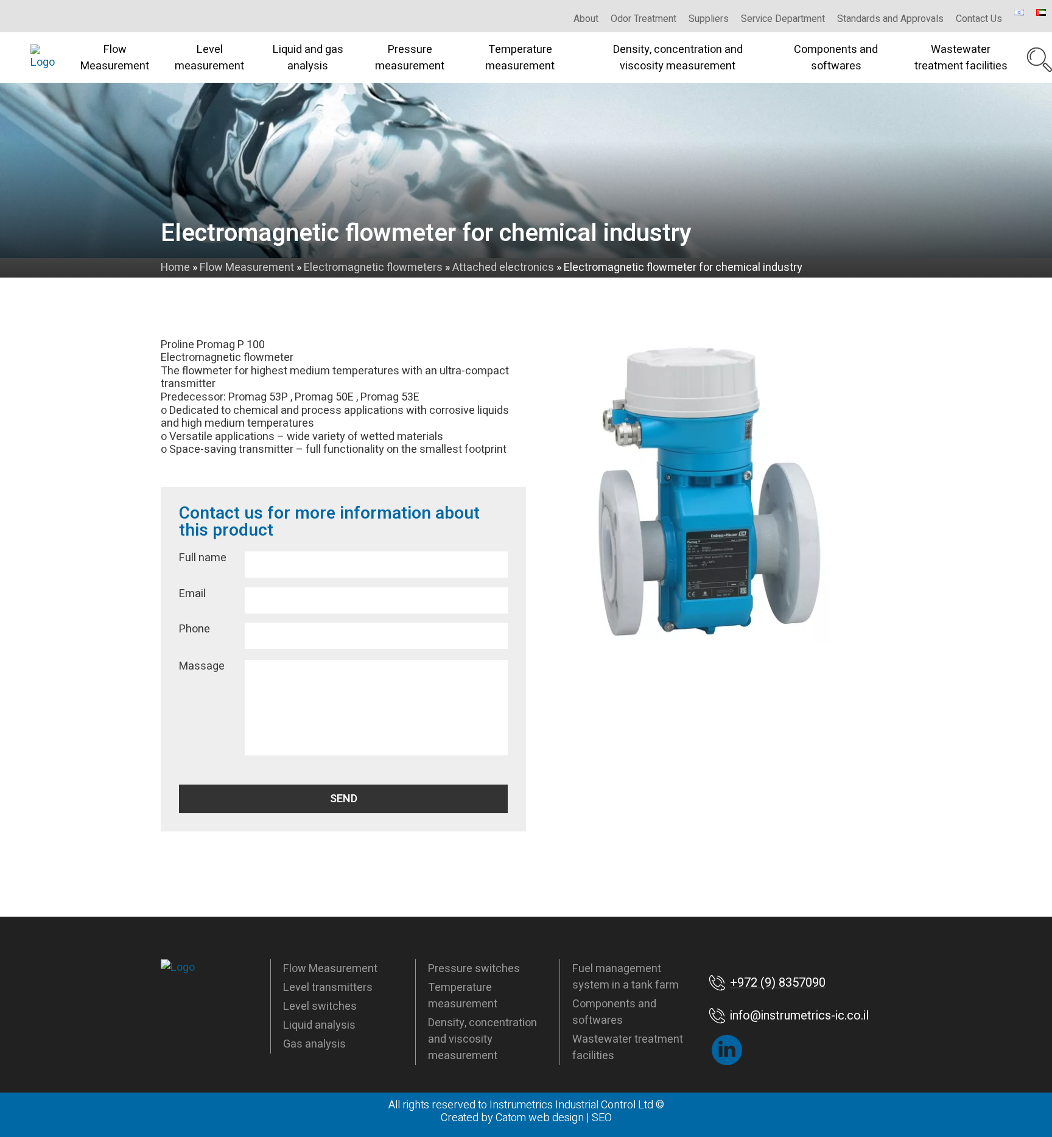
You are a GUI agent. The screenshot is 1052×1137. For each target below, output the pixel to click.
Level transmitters (328, 987)
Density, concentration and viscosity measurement (678, 57)
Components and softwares (836, 57)
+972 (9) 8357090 (778, 983)
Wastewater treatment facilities (961, 57)
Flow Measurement (114, 57)
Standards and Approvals (890, 19)
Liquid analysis (319, 1025)
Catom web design (540, 1118)
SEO (602, 1118)
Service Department (783, 19)
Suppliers (709, 19)
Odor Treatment (643, 19)
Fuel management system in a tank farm (625, 976)
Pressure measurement (409, 57)
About (585, 19)
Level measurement (209, 57)
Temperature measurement (520, 57)
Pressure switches (474, 968)
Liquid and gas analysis (308, 57)
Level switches (320, 1006)
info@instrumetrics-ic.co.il (799, 1015)
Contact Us (979, 19)
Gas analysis (314, 1044)
